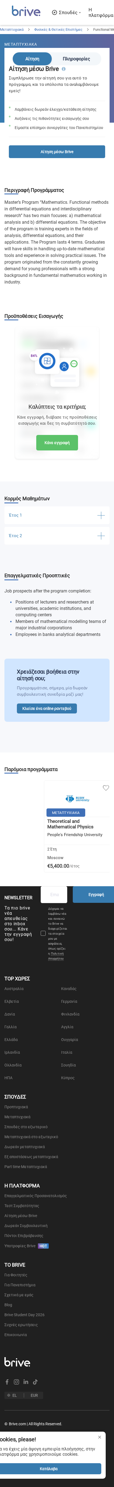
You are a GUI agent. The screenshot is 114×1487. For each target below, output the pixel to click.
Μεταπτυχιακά (12, 29)
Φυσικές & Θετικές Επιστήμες (58, 29)
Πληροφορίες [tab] (76, 58)
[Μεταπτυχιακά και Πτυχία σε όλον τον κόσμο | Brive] (26, 15)
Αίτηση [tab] (32, 58)
